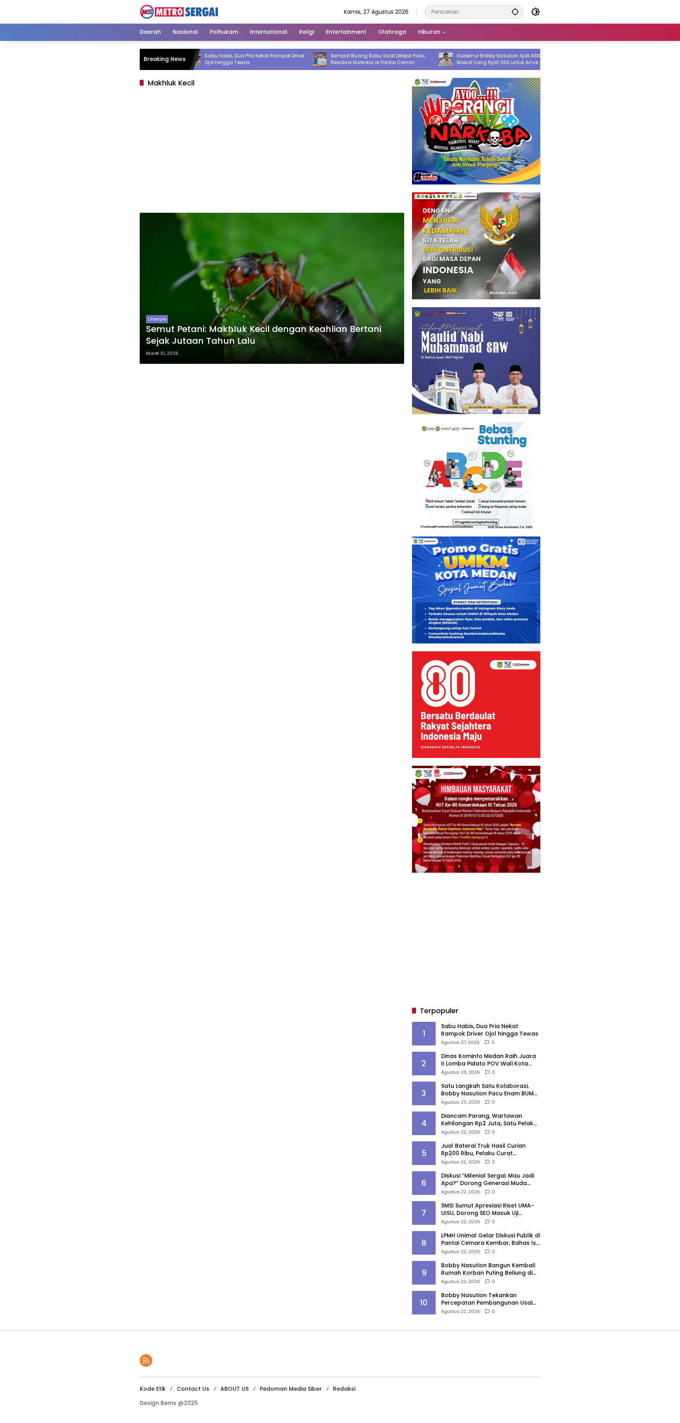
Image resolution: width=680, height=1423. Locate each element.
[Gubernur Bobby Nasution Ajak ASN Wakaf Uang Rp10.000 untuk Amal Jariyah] (397, 59)
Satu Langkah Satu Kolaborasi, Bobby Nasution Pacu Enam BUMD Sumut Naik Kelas (489, 1090)
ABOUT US (234, 1389)
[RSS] (146, 1360)
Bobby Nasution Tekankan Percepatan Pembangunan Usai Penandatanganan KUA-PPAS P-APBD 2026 (487, 1299)
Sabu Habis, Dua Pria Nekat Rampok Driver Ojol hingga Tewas (207, 59)
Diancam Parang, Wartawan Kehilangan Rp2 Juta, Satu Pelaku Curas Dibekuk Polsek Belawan (489, 1120)
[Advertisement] (272, 152)
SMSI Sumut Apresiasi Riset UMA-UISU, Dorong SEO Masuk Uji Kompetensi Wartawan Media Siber (487, 1209)
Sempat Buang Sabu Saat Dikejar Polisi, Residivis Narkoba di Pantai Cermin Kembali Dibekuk (330, 59)
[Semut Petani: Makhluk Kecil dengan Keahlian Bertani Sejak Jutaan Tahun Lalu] (272, 288)
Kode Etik (153, 1389)
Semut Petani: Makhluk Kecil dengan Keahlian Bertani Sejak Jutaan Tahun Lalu (263, 335)
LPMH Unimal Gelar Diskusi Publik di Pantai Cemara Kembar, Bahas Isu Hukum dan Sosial (490, 1239)
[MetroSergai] (179, 11)
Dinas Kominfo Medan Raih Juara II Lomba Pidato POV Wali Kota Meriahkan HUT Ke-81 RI (488, 1060)
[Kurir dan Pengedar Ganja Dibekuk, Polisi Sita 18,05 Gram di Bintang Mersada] (523, 59)
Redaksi (344, 1389)
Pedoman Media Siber (291, 1389)
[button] (515, 11)
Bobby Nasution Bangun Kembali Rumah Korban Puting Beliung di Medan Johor (488, 1269)
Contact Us (193, 1389)
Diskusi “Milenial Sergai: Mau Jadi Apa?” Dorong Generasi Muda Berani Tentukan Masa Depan (487, 1179)
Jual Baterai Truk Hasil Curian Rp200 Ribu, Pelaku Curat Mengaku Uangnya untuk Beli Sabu (490, 1150)
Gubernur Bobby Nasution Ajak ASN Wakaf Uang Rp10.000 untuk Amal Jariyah (450, 59)
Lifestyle (157, 319)
